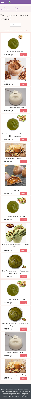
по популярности (9, 30)
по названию (20, 30)
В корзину (23, 55)
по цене (27, 30)
